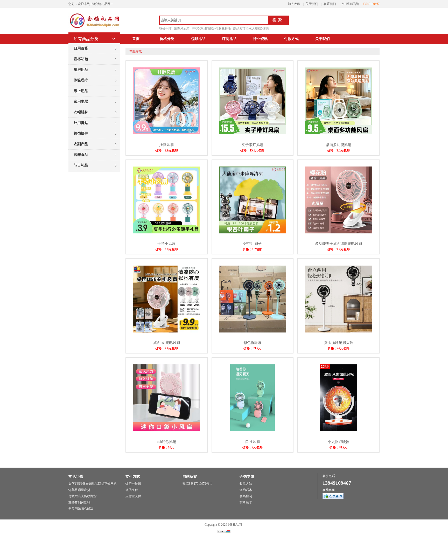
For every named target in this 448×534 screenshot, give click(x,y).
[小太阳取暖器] (338, 430)
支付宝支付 (133, 496)
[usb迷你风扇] (166, 430)
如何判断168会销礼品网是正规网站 (92, 484)
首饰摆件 (81, 133)
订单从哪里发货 (79, 490)
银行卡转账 (133, 484)
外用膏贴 (81, 123)
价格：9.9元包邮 (166, 150)
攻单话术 (246, 502)
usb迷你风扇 (166, 442)
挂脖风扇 (166, 145)
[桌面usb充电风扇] (166, 331)
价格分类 (167, 39)
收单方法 (246, 484)
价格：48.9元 (338, 447)
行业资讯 (260, 39)
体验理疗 (81, 80)
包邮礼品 (198, 39)
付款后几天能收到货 (82, 496)
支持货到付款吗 (79, 502)
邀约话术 (246, 490)
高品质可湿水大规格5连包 (251, 28)
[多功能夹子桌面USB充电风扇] (338, 232)
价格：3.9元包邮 (166, 249)
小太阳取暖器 (338, 442)
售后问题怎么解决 (80, 508)
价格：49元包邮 (338, 348)
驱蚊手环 (165, 28)
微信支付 (131, 490)
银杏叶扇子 (252, 244)
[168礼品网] (94, 28)
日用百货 (81, 48)
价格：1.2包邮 (252, 249)
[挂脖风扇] (166, 133)
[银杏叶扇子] (252, 232)
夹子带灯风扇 (252, 145)
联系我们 (330, 4)
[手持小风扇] (166, 232)
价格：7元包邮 (252, 447)
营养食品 (81, 155)
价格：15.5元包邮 (252, 150)
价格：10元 (166, 447)
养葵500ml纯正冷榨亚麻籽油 (211, 28)
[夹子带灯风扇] (252, 133)
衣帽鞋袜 (81, 112)
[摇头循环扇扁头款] (338, 331)
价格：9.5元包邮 (338, 150)
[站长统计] (224, 532)
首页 (135, 39)
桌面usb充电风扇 (166, 343)
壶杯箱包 (81, 59)
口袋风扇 (252, 442)
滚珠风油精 (182, 28)
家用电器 (81, 101)
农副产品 (81, 144)
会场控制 (246, 496)
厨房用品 (81, 70)
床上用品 (81, 91)
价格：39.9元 (252, 348)
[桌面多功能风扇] (338, 133)
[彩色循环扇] (252, 331)
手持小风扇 (166, 244)
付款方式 (291, 39)
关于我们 (312, 4)
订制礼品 (229, 39)
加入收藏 (294, 4)
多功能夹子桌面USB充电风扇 (338, 244)
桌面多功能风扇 (338, 145)
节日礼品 (81, 165)
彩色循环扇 (252, 343)
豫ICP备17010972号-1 (197, 484)
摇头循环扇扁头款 (338, 343)
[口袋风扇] (252, 430)
